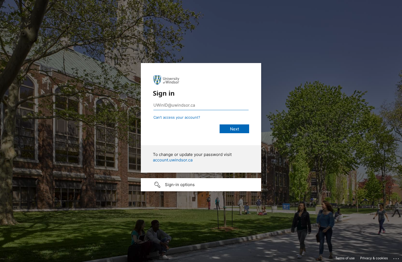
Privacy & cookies (374, 258)
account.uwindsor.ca (173, 160)
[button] (201, 184)
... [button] (396, 257)
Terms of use (345, 258)
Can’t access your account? (176, 117)
